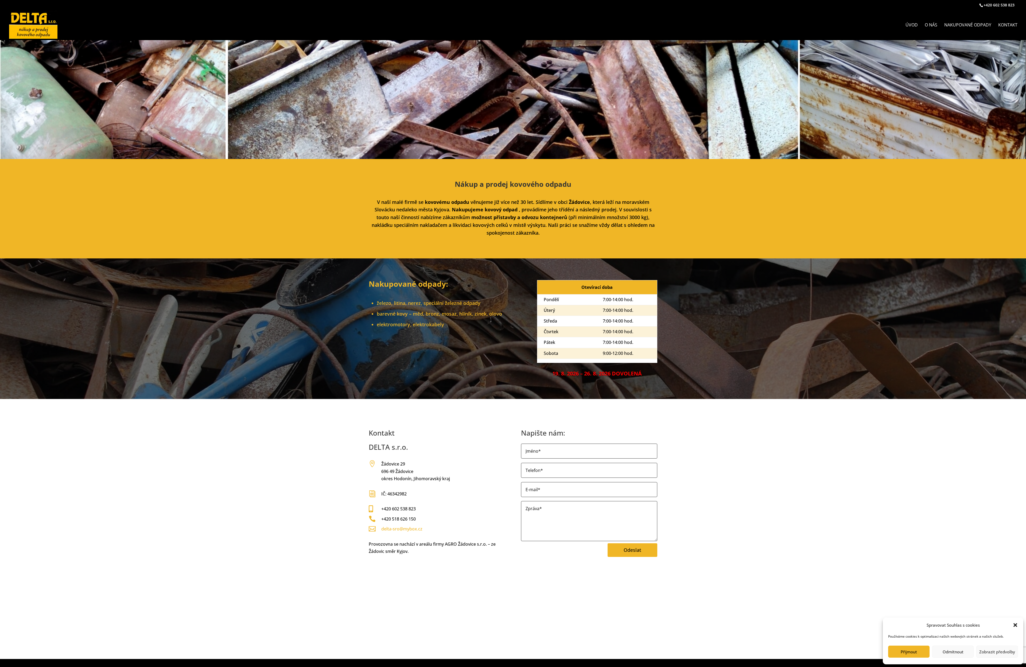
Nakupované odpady (967, 25)
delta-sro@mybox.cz (401, 529)
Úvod (911, 25)
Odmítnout (953, 651)
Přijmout (909, 651)
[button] (1015, 625)
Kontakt (1007, 25)
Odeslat (632, 550)
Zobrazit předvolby (997, 651)
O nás (931, 25)
